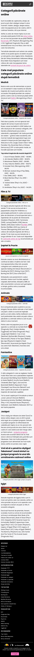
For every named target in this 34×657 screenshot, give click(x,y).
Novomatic (5, 41)
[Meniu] (30, 4)
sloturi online (27, 36)
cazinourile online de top (11, 239)
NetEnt (13, 98)
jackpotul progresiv (20, 432)
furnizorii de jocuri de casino (20, 66)
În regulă (15, 654)
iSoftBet (24, 225)
